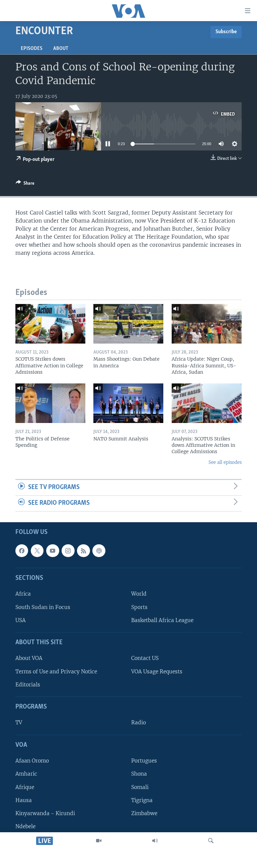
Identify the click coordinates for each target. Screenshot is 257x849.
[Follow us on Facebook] (21, 550)
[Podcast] (98, 550)
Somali (140, 787)
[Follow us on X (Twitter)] (37, 550)
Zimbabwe (144, 813)
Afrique (24, 787)
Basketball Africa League (162, 620)
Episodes (31, 48)
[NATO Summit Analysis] (128, 403)
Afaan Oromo (32, 760)
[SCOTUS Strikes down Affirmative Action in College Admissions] (50, 324)
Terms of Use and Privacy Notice (56, 671)
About (60, 48)
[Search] (211, 840)
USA (20, 620)
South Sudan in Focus (42, 607)
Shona (139, 774)
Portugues (144, 760)
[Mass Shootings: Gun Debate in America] (128, 324)
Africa (23, 594)
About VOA (28, 658)
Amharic (26, 774)
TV (18, 722)
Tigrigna (142, 800)
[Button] (25, 184)
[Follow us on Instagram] (68, 550)
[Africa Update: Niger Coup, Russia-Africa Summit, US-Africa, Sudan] (207, 324)
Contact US (145, 658)
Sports (139, 607)
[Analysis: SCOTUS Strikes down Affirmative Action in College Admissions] (207, 403)
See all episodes (225, 462)
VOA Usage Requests (156, 671)
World (139, 594)
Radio (138, 722)
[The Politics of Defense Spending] (50, 403)
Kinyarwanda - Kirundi (45, 813)
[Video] (99, 840)
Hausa (23, 800)
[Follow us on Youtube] (52, 550)
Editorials (27, 684)
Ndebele (25, 826)
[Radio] (155, 840)
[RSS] (83, 550)
